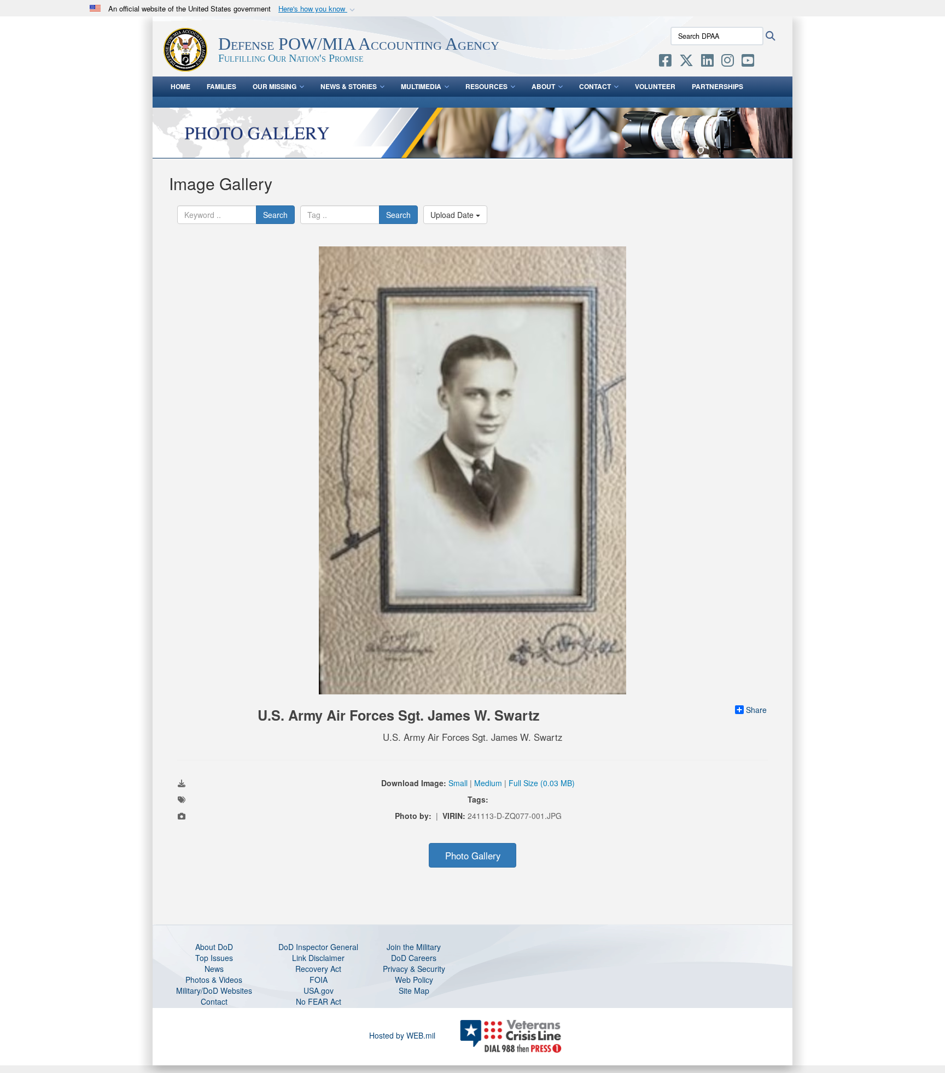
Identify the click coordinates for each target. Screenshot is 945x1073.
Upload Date (453, 214)
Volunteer (655, 86)
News (214, 968)
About (543, 86)
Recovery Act (318, 968)
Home (180, 86)
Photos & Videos (213, 979)
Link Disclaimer (318, 957)
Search (275, 214)
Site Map (414, 990)
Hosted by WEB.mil (402, 1035)
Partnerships (717, 86)
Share (756, 709)
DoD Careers (413, 957)
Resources (486, 86)
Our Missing (274, 86)
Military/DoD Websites (214, 990)
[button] (317, 9)
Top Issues (214, 957)
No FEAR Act (318, 1001)
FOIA (319, 979)
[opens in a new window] (665, 62)
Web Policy (414, 979)
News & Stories (348, 86)
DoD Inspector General (318, 946)
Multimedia (421, 86)
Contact (595, 86)
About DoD (214, 946)
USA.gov (319, 990)
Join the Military (414, 946)
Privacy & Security (414, 968)
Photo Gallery (472, 855)
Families (221, 86)
